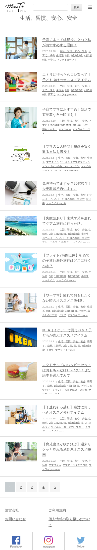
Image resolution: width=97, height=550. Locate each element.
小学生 (51, 59)
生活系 (60, 55)
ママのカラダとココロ (75, 465)
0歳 (67, 55)
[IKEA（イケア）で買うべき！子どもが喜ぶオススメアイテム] (21, 338)
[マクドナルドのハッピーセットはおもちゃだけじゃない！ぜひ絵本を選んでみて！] (21, 371)
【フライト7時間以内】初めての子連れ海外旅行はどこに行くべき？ (66, 260)
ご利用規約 (57, 510)
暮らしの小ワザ (51, 242)
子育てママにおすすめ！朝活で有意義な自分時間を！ (66, 112)
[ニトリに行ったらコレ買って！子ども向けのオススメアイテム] (21, 82)
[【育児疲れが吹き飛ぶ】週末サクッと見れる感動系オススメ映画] (21, 452)
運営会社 (12, 510)
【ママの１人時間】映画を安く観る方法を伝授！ (66, 149)
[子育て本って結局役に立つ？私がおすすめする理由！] (21, 48)
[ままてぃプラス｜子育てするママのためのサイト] (15, 7)
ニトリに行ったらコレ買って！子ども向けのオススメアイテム (66, 77)
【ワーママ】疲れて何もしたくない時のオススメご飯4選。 (66, 298)
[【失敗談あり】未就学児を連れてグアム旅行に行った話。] (21, 226)
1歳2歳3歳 (77, 55)
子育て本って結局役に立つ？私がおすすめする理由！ (66, 42)
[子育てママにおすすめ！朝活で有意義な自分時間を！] (21, 118)
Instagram (49, 546)
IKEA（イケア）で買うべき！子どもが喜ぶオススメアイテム (67, 332)
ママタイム (65, 129)
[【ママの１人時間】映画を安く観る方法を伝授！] (21, 154)
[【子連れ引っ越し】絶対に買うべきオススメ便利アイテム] (21, 415)
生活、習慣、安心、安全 (73, 51)
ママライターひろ (67, 59)
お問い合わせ (15, 519)
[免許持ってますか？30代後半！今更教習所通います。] (21, 193)
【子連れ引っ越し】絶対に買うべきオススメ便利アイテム (66, 409)
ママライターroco (67, 94)
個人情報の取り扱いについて (69, 522)
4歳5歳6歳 (74, 233)
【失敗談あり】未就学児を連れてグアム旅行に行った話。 (66, 220)
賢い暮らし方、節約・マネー (67, 427)
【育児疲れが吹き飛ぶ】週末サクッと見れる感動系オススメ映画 (66, 449)
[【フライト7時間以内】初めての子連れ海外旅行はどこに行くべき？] (21, 263)
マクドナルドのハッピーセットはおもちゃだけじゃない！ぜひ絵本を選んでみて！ (66, 370)
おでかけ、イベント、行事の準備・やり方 (66, 238)
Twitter (81, 546)
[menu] (90, 7)
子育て (51, 94)
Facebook (16, 546)
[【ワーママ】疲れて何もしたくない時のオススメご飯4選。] (21, 303)
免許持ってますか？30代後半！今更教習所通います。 (67, 186)
